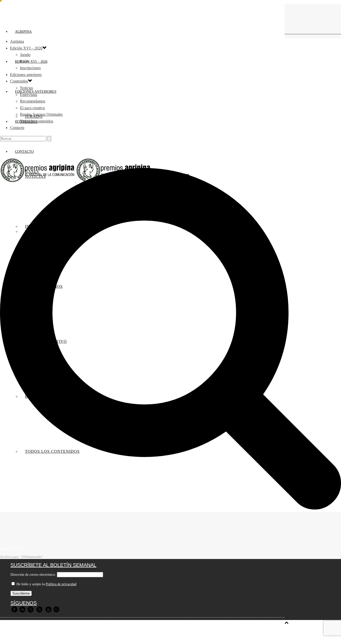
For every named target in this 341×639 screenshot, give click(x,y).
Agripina (23, 32)
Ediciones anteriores (26, 74)
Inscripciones (30, 68)
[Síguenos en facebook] (14, 611)
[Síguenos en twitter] (39, 611)
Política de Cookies (198, 632)
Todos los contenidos (36, 121)
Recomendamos (32, 101)
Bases (24, 61)
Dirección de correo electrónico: (33, 574)
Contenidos (19, 81)
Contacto (17, 128)
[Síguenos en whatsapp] (56, 611)
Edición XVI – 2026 (31, 62)
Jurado (25, 54)
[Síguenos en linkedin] (22, 611)
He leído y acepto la (45, 584)
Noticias (26, 88)
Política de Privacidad (158, 632)
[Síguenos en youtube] (48, 611)
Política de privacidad (61, 584)
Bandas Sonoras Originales (41, 114)
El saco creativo (32, 108)
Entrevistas (28, 94)
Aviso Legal (126, 632)
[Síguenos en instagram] (30, 611)
